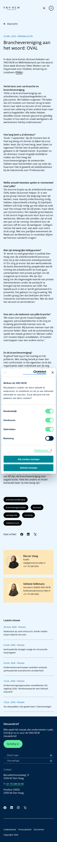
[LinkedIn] (28, 534)
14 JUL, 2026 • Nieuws (14, 681)
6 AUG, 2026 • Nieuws (14, 645)
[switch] (49, 420)
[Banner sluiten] (53, 372)
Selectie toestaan (28, 468)
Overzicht (12, 23)
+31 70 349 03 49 (14, 784)
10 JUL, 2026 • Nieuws (14, 702)
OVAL (19, 72)
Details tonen (41, 450)
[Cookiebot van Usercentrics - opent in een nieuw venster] (34, 373)
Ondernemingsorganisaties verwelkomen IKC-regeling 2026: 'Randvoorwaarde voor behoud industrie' (26, 688)
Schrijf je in (13, 744)
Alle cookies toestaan (28, 459)
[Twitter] (35, 534)
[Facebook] (21, 534)
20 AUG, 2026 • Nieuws (15, 627)
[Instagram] (18, 807)
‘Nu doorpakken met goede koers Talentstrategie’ (27, 706)
